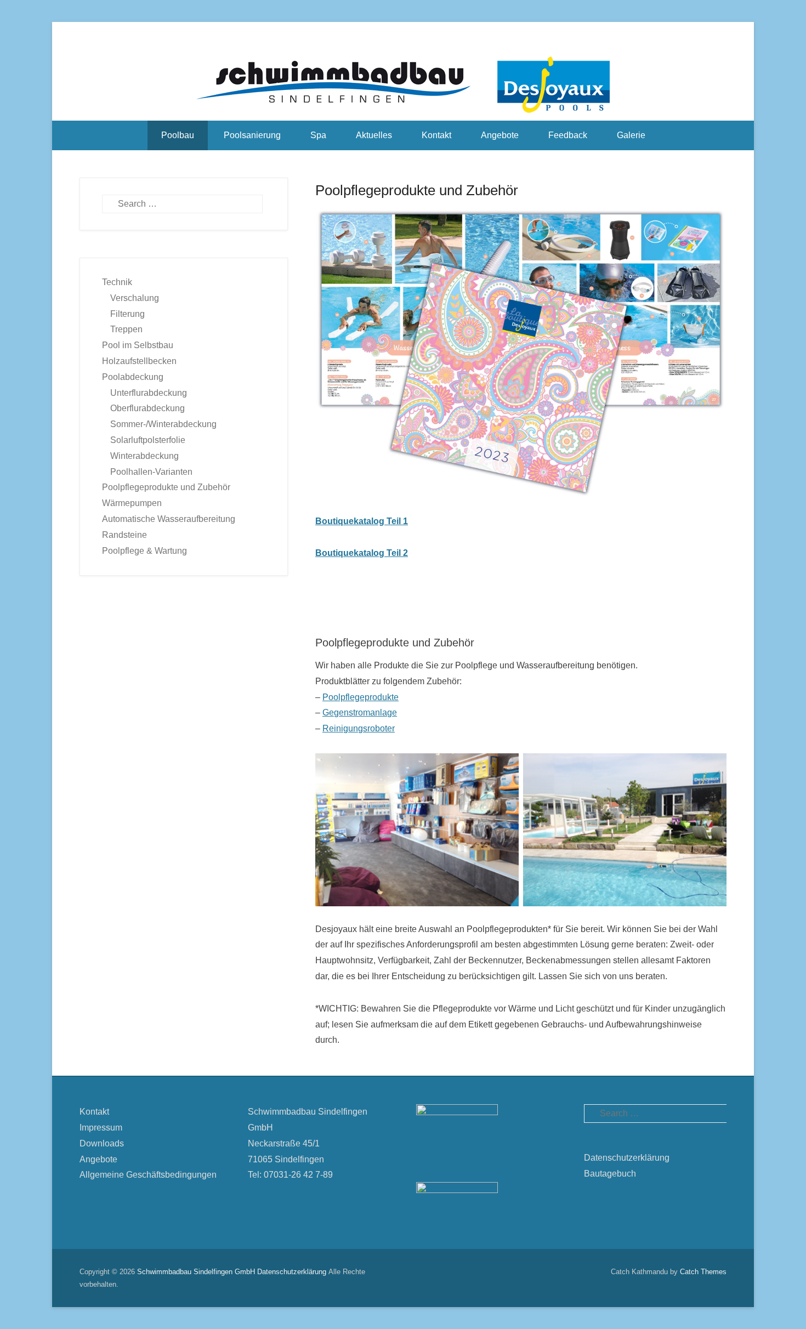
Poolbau (177, 135)
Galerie (631, 135)
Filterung (127, 314)
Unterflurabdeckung (148, 392)
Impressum (101, 1127)
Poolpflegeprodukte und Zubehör (416, 190)
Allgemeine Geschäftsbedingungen (148, 1174)
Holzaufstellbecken (139, 361)
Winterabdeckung (144, 456)
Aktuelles (374, 135)
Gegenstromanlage (359, 712)
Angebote (500, 135)
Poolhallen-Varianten (151, 471)
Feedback (567, 135)
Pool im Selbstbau (137, 345)
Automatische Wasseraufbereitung (168, 519)
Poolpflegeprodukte (360, 697)
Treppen (126, 329)
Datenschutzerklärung (626, 1157)
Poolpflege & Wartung (144, 550)
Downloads (102, 1143)
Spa (318, 135)
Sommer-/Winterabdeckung (163, 424)
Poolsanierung (252, 135)
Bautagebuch (610, 1173)
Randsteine (124, 534)
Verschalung (134, 298)
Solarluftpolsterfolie (147, 440)
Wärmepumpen (132, 503)
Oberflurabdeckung (147, 408)
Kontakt (436, 135)
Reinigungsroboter (358, 728)
